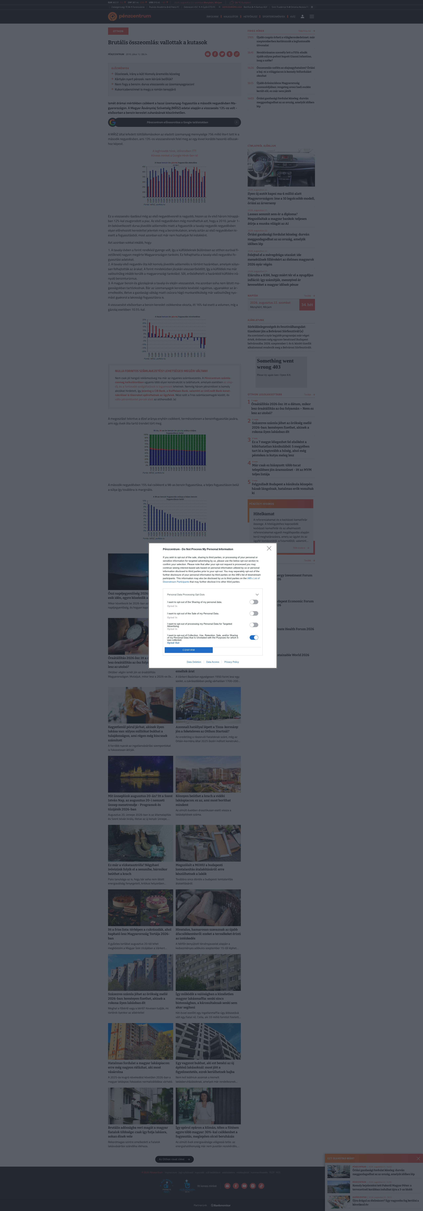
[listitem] (212, 594)
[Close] (270, 549)
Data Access (212, 662)
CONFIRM (189, 650)
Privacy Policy (231, 662)
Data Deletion (194, 662)
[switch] (254, 602)
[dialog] (213, 605)
